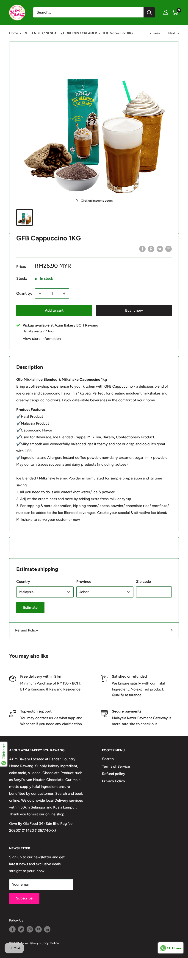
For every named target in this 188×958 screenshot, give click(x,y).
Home (13, 33)
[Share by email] (168, 248)
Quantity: (24, 293)
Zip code (143, 581)
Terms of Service (116, 766)
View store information (42, 338)
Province (83, 581)
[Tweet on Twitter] (160, 248)
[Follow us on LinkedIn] (47, 929)
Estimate (30, 607)
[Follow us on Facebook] (12, 929)
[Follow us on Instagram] (30, 929)
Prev (156, 33)
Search (108, 759)
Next (171, 33)
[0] (175, 12)
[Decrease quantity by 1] (40, 293)
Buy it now (134, 310)
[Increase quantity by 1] (64, 293)
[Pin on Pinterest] (151, 248)
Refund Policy (26, 630)
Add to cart (54, 310)
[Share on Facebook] (142, 248)
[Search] (149, 12)
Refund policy (113, 774)
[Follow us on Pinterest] (38, 929)
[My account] (165, 12)
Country (23, 581)
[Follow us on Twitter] (21, 929)
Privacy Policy (113, 781)
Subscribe (24, 898)
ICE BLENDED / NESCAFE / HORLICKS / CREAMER (60, 33)
